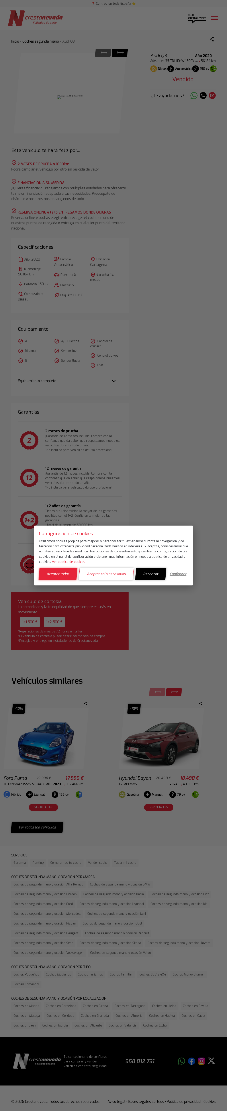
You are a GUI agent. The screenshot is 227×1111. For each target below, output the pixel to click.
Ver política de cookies (68, 561)
